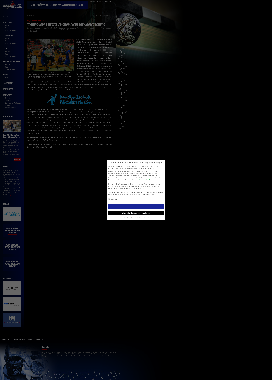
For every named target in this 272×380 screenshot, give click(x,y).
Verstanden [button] (136, 207)
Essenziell (114, 199)
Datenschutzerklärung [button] (136, 217)
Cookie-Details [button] (126, 217)
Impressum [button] (146, 217)
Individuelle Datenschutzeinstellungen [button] (136, 213)
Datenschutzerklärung (146, 180)
